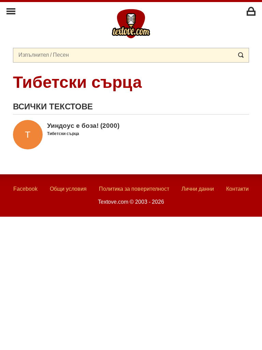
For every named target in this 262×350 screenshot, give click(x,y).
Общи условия (68, 189)
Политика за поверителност (134, 189)
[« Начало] (131, 23)
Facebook (25, 189)
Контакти (237, 189)
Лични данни (197, 189)
